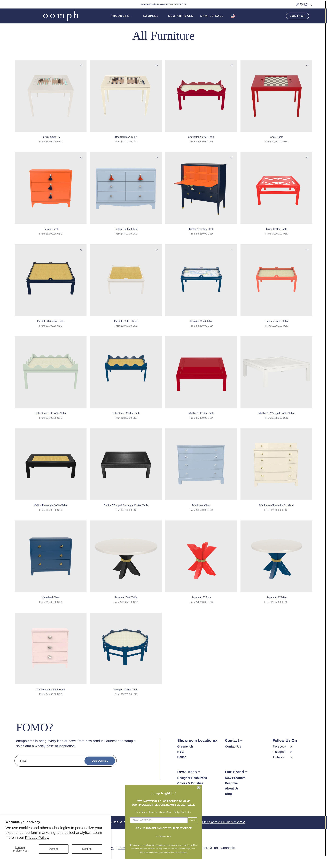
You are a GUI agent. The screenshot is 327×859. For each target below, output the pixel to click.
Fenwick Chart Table (201, 321)
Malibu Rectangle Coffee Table (50, 505)
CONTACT (297, 15)
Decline (87, 848)
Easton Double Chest (125, 229)
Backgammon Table (126, 136)
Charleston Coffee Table (201, 136)
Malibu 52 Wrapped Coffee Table (276, 413)
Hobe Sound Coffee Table (126, 413)
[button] (81, 65)
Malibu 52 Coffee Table (201, 413)
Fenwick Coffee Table (276, 321)
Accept (53, 848)
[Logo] (61, 15)
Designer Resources (192, 778)
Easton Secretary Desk (201, 229)
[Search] (310, 4)
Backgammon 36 (50, 136)
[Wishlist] (302, 4)
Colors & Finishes (190, 783)
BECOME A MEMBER (176, 4)
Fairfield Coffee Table (126, 321)
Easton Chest (51, 229)
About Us (232, 788)
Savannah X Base (201, 597)
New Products (235, 778)
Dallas (181, 757)
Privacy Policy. (37, 837)
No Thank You (163, 836)
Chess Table (276, 136)
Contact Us (233, 746)
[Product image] (51, 96)
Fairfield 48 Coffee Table (50, 321)
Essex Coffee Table (276, 229)
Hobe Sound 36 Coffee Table (50, 413)
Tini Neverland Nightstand (50, 689)
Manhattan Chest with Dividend (276, 505)
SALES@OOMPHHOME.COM (221, 822)
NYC (180, 751)
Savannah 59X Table (126, 597)
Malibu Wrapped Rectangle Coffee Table (126, 505)
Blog (228, 793)
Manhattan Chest (201, 505)
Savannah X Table (276, 597)
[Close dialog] (198, 787)
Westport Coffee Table (126, 689)
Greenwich (185, 746)
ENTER (192, 820)
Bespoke (231, 783)
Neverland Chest (51, 597)
